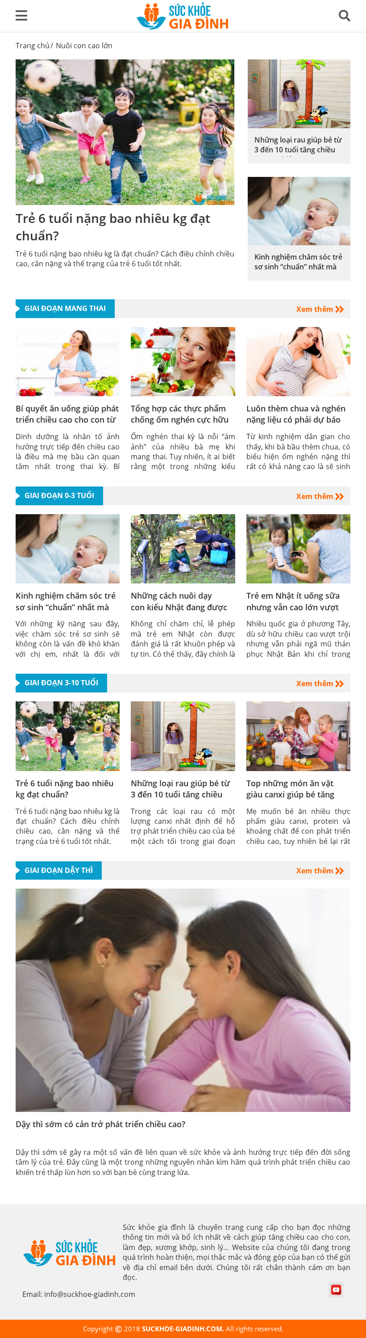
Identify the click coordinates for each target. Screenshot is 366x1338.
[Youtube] (336, 1289)
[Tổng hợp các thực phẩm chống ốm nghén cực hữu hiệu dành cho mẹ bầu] (183, 361)
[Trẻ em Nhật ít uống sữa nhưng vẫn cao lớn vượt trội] (298, 548)
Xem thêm (315, 309)
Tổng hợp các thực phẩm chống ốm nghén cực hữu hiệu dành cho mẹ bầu (180, 419)
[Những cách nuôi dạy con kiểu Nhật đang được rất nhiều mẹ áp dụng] (183, 548)
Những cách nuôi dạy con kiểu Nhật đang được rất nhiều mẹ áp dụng (179, 606)
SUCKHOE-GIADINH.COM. (184, 1328)
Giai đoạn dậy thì (59, 870)
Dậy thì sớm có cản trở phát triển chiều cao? (100, 1124)
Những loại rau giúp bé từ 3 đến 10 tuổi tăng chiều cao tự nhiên (297, 150)
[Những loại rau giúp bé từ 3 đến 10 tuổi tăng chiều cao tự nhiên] (299, 93)
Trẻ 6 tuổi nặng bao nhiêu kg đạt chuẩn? (64, 789)
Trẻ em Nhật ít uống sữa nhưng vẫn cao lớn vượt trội (293, 606)
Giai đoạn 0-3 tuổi (59, 495)
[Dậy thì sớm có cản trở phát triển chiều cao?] (183, 999)
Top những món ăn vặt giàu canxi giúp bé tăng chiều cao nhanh (290, 794)
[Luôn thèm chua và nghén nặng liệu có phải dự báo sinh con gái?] (298, 361)
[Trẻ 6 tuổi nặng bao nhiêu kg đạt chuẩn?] (125, 131)
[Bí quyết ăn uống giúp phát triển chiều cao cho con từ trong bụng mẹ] (68, 361)
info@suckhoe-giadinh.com (89, 1294)
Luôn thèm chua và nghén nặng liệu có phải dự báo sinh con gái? (295, 419)
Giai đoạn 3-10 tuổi (61, 683)
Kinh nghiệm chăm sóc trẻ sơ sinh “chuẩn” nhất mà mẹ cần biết (298, 267)
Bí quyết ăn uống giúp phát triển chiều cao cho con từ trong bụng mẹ (67, 419)
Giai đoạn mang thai (65, 308)
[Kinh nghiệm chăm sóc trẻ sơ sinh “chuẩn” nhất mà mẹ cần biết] (299, 210)
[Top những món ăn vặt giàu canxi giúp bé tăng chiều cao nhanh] (298, 735)
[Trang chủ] (183, 15)
